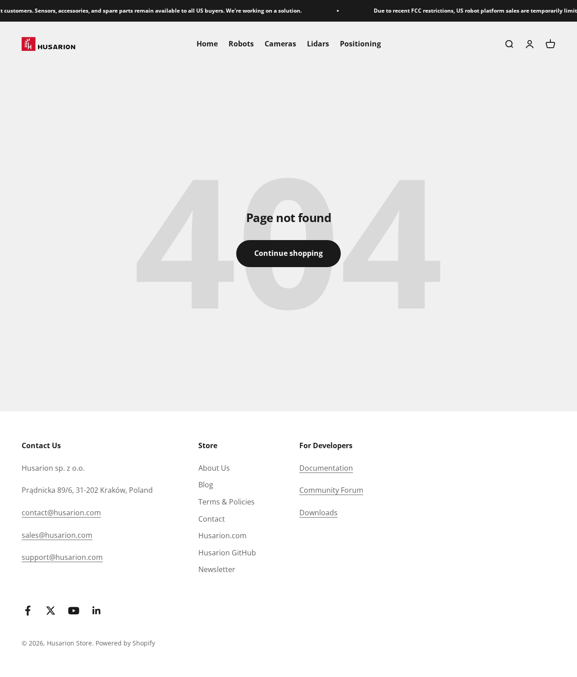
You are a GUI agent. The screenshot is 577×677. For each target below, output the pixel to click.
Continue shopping (288, 253)
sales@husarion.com (57, 535)
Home (207, 44)
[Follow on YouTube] (74, 610)
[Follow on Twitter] (51, 610)
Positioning (360, 44)
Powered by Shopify (125, 643)
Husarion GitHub (227, 553)
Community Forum (331, 490)
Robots (241, 44)
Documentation (326, 468)
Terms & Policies (226, 502)
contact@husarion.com (61, 513)
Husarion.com (222, 536)
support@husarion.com (62, 557)
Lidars (318, 44)
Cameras (280, 44)
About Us (214, 468)
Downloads (318, 513)
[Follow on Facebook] (28, 610)
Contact (211, 519)
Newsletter (216, 569)
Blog (205, 485)
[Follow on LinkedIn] (97, 610)
